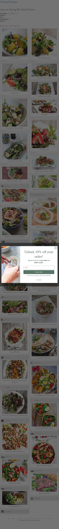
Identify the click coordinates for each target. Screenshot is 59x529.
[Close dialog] (55, 248)
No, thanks (38, 280)
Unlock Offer (39, 272)
